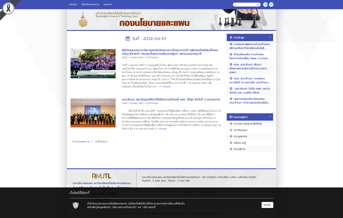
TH (265, 4)
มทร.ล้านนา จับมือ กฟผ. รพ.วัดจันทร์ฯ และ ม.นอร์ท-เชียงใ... (249, 90)
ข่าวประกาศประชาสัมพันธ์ (247, 124)
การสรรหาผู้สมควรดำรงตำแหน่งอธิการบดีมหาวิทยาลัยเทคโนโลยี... (249, 46)
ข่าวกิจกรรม (152, 57)
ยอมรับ (267, 205)
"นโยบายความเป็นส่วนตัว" (124, 207)
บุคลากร (107, 4)
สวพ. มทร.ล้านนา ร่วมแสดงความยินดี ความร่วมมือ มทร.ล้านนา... (249, 80)
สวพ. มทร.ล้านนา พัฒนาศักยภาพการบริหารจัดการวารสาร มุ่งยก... (248, 68)
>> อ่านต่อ (164, 86)
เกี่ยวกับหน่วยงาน (90, 4)
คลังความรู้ (239, 143)
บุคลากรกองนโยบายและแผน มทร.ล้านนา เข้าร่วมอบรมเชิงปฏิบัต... (249, 101)
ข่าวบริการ (239, 149)
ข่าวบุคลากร (240, 136)
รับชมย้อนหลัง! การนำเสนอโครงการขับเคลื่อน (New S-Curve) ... (249, 56)
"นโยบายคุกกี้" (149, 207)
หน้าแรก (73, 4)
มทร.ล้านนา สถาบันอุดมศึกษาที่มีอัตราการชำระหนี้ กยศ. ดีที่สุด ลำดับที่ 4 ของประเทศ (171, 99)
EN (271, 4)
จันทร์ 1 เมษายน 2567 (133, 57)
